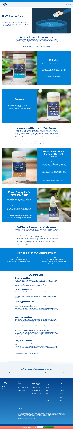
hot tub (10, 19)
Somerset (61, 396)
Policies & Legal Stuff (21, 390)
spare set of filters (29, 285)
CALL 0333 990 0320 (48, 427)
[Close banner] (72, 427)
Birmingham (48, 383)
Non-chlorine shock (45, 159)
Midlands (61, 387)
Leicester (47, 400)
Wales (61, 401)
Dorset (47, 390)
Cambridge (48, 384)
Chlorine (43, 63)
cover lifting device (36, 308)
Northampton (62, 390)
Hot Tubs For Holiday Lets (36, 391)
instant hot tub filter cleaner (38, 281)
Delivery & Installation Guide (22, 386)
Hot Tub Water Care (35, 386)
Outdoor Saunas (34, 394)
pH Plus (32, 141)
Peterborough (62, 394)
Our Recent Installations (36, 384)
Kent (46, 397)
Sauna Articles (34, 396)
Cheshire (47, 386)
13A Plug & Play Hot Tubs (36, 387)
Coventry (47, 387)
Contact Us (20, 384)
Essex (47, 391)
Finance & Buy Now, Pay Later (23, 387)
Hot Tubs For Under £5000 (36, 393)
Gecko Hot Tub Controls (36, 383)
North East (61, 391)
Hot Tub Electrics (21, 391)
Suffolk (61, 397)
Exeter (47, 393)
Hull (46, 396)
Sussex (61, 400)
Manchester (62, 386)
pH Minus (40, 141)
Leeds (61, 383)
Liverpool (61, 384)
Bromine (9, 102)
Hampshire (47, 394)
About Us (19, 383)
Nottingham (62, 393)
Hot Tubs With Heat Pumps (36, 390)
